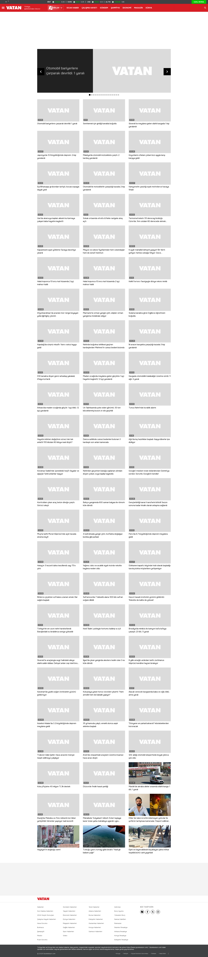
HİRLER (54, 8)
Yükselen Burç (119, 915)
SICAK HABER (73, 8)
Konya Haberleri (95, 927)
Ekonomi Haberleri (70, 915)
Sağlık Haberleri (69, 927)
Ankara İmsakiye (120, 931)
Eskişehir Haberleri (96, 919)
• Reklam (153, 953)
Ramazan (117, 923)
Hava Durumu (42, 923)
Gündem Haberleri (70, 907)
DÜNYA (149, 8)
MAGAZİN (138, 8)
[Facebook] (147, 912)
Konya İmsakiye (120, 936)
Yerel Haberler (94, 907)
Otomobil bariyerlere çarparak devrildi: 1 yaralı (65, 70)
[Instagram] (158, 912)
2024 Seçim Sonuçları (45, 915)
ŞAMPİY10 (115, 8)
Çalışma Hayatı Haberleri (46, 919)
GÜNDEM (104, 8)
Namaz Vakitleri (120, 919)
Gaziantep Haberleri (96, 923)
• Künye (117, 953)
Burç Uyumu (119, 911)
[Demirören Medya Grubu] (165, 899)
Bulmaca (40, 927)
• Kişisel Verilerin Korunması (139, 953)
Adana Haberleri (95, 911)
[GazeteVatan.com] (43, 898)
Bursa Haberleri (95, 915)
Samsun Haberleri (95, 931)
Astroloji (117, 907)
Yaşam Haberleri (69, 911)
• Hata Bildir (162, 953)
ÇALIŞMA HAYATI (89, 8)
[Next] (142, 912)
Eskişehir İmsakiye (121, 940)
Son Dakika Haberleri (45, 911)
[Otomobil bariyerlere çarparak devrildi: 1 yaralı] (132, 71)
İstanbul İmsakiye (120, 927)
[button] (89, 95)
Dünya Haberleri (69, 919)
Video (65, 936)
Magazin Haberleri (70, 923)
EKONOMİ (127, 8)
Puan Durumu (42, 940)
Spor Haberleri (68, 931)
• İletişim (125, 953)
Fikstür (39, 936)
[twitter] (153, 912)
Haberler (40, 907)
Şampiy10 (40, 931)
